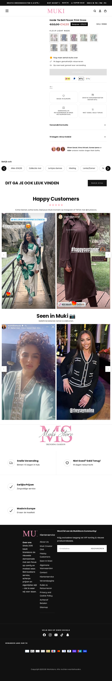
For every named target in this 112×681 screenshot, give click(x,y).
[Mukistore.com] (56, 435)
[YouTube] (56, 635)
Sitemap (44, 607)
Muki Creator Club (46, 548)
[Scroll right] (108, 168)
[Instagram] (50, 635)
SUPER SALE (79, 3)
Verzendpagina (47, 581)
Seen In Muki (46, 561)
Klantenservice (47, 534)
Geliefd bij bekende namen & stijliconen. (56, 321)
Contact (43, 572)
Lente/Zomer (89, 168)
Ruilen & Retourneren (46, 587)
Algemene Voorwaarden (46, 567)
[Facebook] (44, 635)
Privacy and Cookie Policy (46, 594)
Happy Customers (45, 555)
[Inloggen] (100, 11)
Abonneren (97, 549)
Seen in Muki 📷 (55, 315)
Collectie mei (35, 168)
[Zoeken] (94, 11)
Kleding (72, 168)
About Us (44, 542)
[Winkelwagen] (105, 11)
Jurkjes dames (55, 168)
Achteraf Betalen (44, 601)
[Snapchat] (67, 635)
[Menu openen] (7, 11)
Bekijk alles (97, 183)
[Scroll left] (3, 168)
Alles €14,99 (16, 168)
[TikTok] (62, 635)
